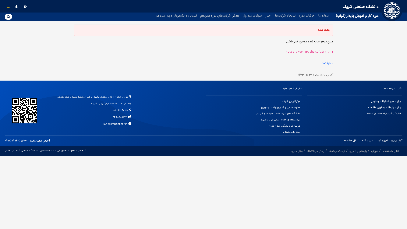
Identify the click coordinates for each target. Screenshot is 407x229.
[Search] (8, 16)
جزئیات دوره (306, 15)
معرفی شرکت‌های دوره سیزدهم (219, 15)
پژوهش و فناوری (358, 151)
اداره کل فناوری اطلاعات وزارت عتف (383, 114)
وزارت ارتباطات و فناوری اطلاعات (384, 108)
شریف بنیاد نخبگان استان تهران (284, 126)
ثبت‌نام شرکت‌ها (285, 15)
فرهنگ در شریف (337, 151)
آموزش (374, 151)
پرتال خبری (296, 151)
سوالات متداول (252, 15)
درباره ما (323, 15)
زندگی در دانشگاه (315, 151)
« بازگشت (327, 63)
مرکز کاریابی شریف (291, 101)
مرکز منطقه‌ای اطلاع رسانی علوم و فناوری (280, 120)
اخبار (268, 15)
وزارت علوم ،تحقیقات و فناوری (386, 101)
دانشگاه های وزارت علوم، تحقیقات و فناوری (278, 114)
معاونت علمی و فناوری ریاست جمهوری (280, 108)
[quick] (9, 7)
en (26, 7)
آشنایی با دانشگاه (391, 151)
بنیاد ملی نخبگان (291, 132)
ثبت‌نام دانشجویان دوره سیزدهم (176, 15)
